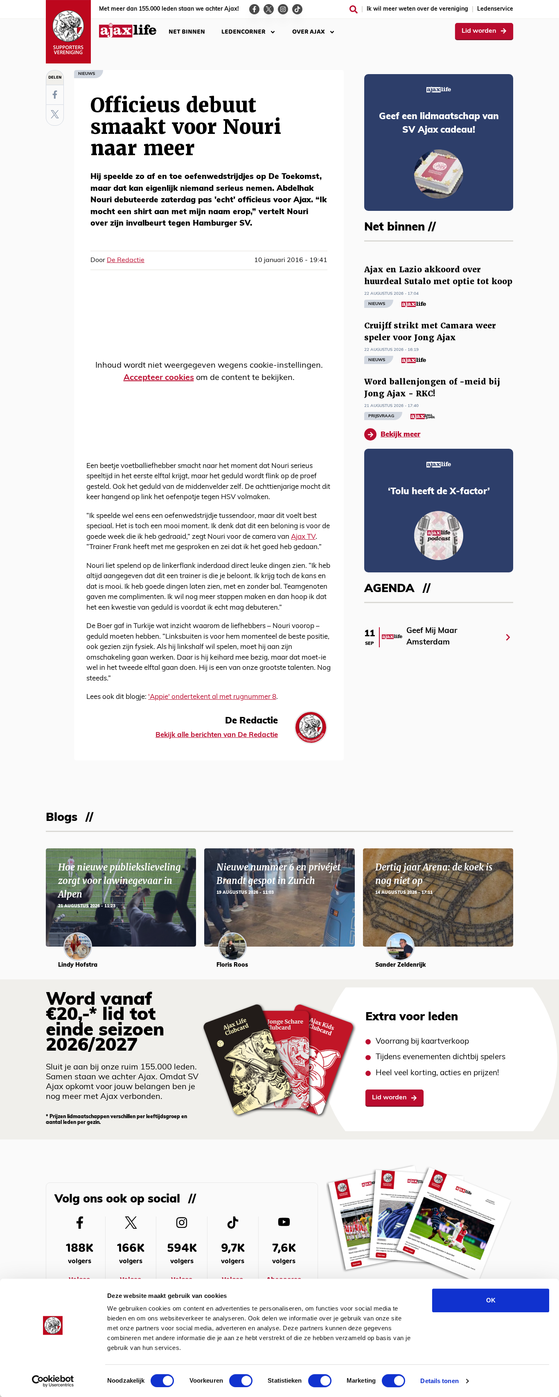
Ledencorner (243, 32)
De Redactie (125, 260)
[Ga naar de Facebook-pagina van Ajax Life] (254, 9)
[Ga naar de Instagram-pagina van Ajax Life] (283, 9)
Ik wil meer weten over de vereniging (417, 9)
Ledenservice (495, 9)
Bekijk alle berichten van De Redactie (217, 735)
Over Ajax (308, 32)
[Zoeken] (353, 9)
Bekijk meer (400, 434)
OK (491, 1300)
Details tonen (439, 1380)
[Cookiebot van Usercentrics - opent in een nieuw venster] (53, 1381)
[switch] (240, 1380)
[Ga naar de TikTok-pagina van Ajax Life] (297, 9)
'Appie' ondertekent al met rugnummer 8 (212, 697)
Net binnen (187, 32)
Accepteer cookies (159, 378)
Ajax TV (303, 536)
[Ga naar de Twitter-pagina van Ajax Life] (269, 9)
